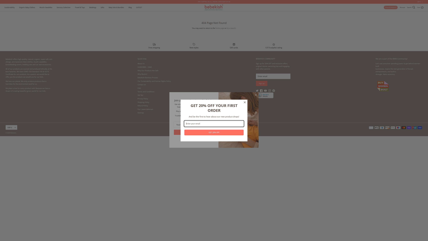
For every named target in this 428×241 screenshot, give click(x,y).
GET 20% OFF (214, 132)
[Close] (244, 102)
